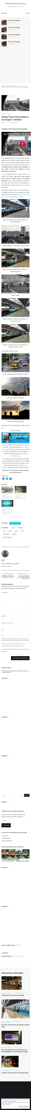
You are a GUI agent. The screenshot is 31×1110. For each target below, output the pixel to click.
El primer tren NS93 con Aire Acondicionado (15, 1073)
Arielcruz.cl (5, 835)
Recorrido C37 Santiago (14, 20)
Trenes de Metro (16, 1021)
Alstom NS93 (24, 185)
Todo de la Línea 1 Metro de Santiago (13, 995)
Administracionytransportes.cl (15, 3)
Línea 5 (10, 180)
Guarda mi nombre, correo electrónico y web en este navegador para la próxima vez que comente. (15, 639)
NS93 (22, 531)
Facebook (4, 802)
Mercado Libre (16, 456)
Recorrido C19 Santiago (14, 27)
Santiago (14, 534)
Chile (4, 531)
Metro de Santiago (6, 114)
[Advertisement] (15, 64)
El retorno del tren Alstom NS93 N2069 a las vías (7, 509)
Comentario (5, 592)
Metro (16, 531)
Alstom (13, 527)
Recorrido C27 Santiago (14, 41)
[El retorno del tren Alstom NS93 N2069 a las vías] (7, 503)
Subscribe (6, 825)
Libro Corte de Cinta (7, 840)
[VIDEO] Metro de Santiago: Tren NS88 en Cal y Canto (8, 575)
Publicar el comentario (20, 658)
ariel (3, 122)
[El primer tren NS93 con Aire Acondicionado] (20, 489)
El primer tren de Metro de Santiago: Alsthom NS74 (15, 1026)
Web (3, 629)
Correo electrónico (8, 623)
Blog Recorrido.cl (7, 838)
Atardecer (20, 527)
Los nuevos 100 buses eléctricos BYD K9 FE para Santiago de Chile (23, 576)
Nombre (4, 616)
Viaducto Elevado (7, 537)
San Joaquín (6, 534)
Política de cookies (6, 1103)
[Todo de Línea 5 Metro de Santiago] (7, 489)
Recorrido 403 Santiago (14, 34)
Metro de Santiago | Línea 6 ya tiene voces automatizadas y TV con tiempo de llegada (15, 1051)
